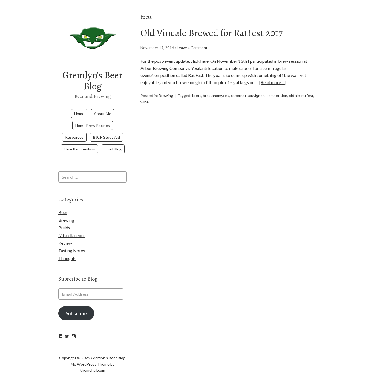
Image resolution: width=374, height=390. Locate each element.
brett (196, 95)
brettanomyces (216, 95)
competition (276, 95)
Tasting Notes (71, 250)
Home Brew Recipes (92, 125)
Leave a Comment (192, 47)
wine (144, 101)
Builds (64, 227)
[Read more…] (272, 82)
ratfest (307, 95)
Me (73, 364)
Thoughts (67, 258)
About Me (102, 113)
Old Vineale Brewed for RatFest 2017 (211, 32)
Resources (74, 137)
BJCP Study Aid (106, 137)
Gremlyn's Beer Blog (92, 80)
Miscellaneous (71, 235)
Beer (62, 212)
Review (65, 243)
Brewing (166, 95)
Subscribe (76, 313)
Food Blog (113, 149)
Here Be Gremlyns (79, 149)
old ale (294, 95)
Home (79, 113)
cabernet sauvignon (248, 95)
